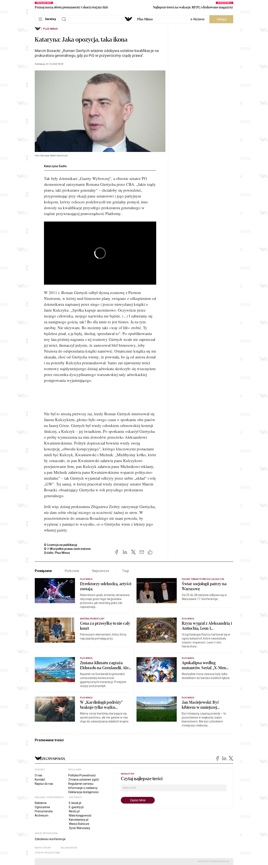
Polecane (72, 571)
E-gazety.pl (76, 807)
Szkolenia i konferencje (50, 839)
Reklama (40, 803)
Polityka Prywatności (82, 775)
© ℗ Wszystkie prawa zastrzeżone (67, 548)
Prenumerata (44, 811)
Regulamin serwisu (80, 783)
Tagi (125, 571)
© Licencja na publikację (60, 545)
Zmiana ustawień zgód (83, 779)
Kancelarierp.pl (78, 819)
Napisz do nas (44, 783)
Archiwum (41, 815)
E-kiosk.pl (75, 803)
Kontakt (40, 779)
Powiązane (43, 571)
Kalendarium (69, 847)
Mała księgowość (80, 815)
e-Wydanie (198, 19)
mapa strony (43, 847)
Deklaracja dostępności (83, 792)
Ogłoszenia (42, 807)
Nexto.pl (74, 811)
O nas (38, 775)
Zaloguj (221, 19)
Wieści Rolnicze (79, 824)
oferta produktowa (47, 852)
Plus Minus (145, 19)
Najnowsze (100, 571)
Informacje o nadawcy (83, 788)
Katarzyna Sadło (55, 166)
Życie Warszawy (79, 828)
